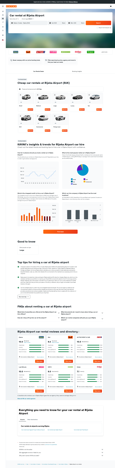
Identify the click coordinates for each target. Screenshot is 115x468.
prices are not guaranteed (51, 444)
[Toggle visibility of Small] (73, 179)
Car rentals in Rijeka (63, 464)
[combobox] (14, 19)
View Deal (30, 109)
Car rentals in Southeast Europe (49, 464)
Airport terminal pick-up (105, 27)
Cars (27, 464)
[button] (113, 2)
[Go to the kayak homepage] (11, 6)
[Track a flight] (3, 30)
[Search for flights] (3, 11)
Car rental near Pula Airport (81, 430)
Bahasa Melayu (73, 2)
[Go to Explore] (3, 27)
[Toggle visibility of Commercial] (88, 182)
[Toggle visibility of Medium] (74, 184)
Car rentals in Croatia (35, 464)
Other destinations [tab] (32, 419)
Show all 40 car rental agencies (26, 398)
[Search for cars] (3, 18)
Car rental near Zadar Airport (55, 430)
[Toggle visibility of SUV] (86, 179)
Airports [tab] (22, 419)
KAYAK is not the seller (25, 449)
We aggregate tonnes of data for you (30, 452)
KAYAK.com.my (21, 464)
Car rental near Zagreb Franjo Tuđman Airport (33, 430)
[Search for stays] (3, 15)
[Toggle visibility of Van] (73, 182)
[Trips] (3, 35)
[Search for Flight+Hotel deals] (3, 22)
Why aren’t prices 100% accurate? (29, 455)
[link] (60, 232)
